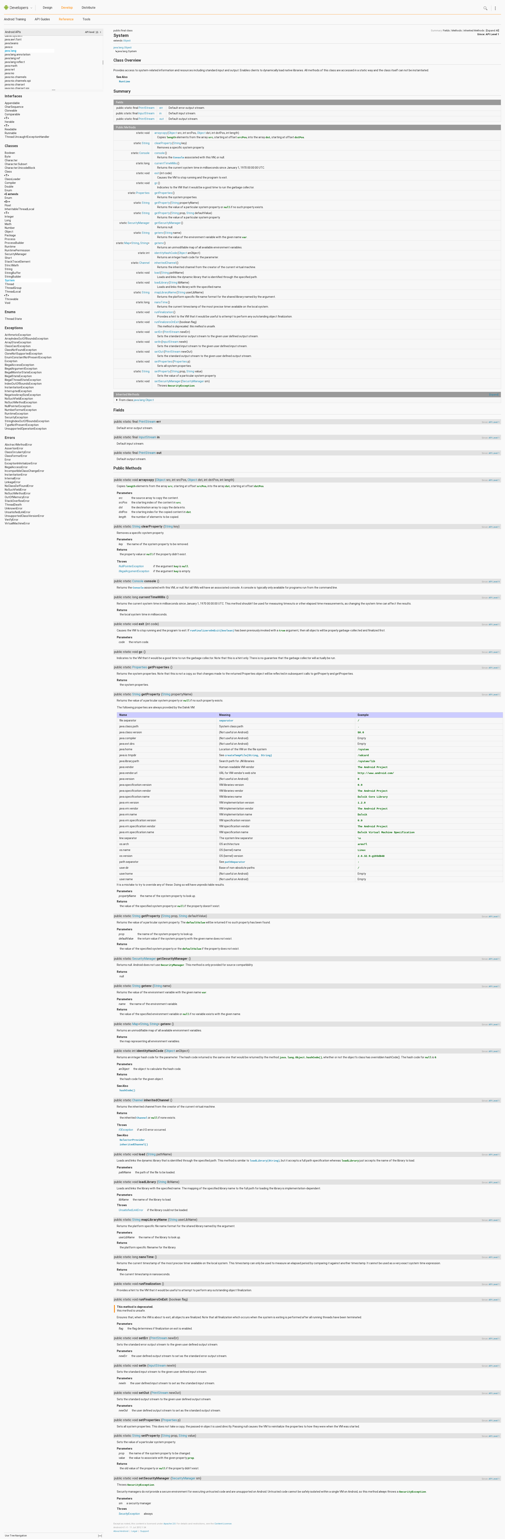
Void (7, 302)
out (161, 118)
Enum (8, 190)
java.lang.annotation (17, 54)
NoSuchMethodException (21, 402)
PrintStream (146, 107)
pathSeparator (235, 862)
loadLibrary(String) (265, 1160)
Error (8, 459)
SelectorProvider (132, 1140)
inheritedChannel (165, 262)
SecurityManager (16, 254)
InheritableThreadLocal (19, 209)
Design (47, 7)
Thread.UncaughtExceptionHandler (27, 136)
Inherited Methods (474, 30)
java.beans (11, 43)
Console (144, 153)
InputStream (146, 113)
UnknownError (13, 508)
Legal (134, 1531)
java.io (9, 47)
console (159, 153)
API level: (90, 32)
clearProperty (163, 143)
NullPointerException (18, 406)
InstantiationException (19, 387)
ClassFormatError (16, 455)
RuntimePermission (17, 250)
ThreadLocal (13, 291)
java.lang (10, 50)
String (8, 269)
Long (8, 220)
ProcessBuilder (14, 242)
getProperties (163, 192)
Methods (457, 30)
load (157, 272)
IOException (126, 1129)
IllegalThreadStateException (23, 379)
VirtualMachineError (17, 523)
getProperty (162, 202)
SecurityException (16, 417)
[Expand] (493, 394)
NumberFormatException (21, 409)
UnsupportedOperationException (26, 428)
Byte (8, 156)
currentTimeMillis (165, 163)
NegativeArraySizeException (23, 394)
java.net (10, 69)
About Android (120, 1531)
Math (8, 224)
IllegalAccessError (16, 467)
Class (8, 171)
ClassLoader (13, 179)
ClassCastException (18, 346)
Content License (223, 1523)
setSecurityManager (167, 381)
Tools (86, 19)
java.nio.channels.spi (18, 80)
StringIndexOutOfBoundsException (27, 421)
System (10, 280)
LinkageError (13, 482)
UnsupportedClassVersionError (24, 515)
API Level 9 (494, 581)
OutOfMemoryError (17, 497)
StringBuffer (13, 272)
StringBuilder (13, 276)
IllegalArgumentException (21, 368)
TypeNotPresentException (22, 424)
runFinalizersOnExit (166, 322)
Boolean (10, 152)
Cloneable (11, 110)
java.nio (9, 73)
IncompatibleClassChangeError (24, 470)
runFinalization (163, 312)
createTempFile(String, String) (248, 755)
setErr (158, 331)
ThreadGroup (13, 287)
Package (10, 235)
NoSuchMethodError (18, 493)
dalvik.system (13, 35)
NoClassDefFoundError (19, 485)
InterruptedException (18, 391)
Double (9, 186)
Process (10, 239)
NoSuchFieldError (15, 489)
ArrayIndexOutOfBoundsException (26, 338)
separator (226, 720)
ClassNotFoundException (21, 349)
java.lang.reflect (15, 62)
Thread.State (13, 318)
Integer (9, 216)
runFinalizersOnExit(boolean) (212, 630)
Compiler (10, 182)
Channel (144, 262)
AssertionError (14, 448)
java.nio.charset (15, 84)
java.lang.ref (12, 58)
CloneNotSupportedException (23, 353)
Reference (66, 19)
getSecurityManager (167, 222)
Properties (143, 192)
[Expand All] (492, 30)
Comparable (12, 114)
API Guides (42, 19)
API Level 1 (492, 34)
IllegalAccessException (19, 364)
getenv (158, 232)
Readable (11, 129)
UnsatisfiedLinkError (17, 512)
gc (156, 183)
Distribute (88, 7)
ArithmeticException (18, 334)
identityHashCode (165, 252)
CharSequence (14, 106)
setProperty (162, 371)
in (160, 113)
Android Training (15, 19)
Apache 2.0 (169, 1523)
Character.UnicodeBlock (20, 167)
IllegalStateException (18, 376)
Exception (11, 361)
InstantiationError (16, 474)
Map (127, 243)
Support (144, 1531)
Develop (67, 7)
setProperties (163, 361)
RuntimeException (16, 413)
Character (11, 160)
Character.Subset (16, 164)
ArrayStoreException (18, 342)
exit (156, 173)
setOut (159, 351)
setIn (157, 341)
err (161, 107)
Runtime (10, 246)
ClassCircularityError (18, 452)
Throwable (11, 299)
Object (9, 231)
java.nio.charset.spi (17, 88)
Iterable (9, 121)
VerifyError (11, 519)
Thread (9, 284)
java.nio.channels (15, 77)
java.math (11, 65)
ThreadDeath (13, 504)
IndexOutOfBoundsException (23, 383)
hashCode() (127, 1090)
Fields (446, 30)
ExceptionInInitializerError (21, 463)
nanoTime (160, 302)
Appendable (12, 103)
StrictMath (12, 265)
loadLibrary (161, 282)
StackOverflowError (17, 500)
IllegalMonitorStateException (23, 372)
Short (8, 257)
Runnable (11, 133)
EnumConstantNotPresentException (28, 357)
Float (8, 205)
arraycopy (160, 132)
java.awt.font (13, 39)
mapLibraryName (165, 292)
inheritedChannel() (134, 1144)
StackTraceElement (17, 261)
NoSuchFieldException (19, 398)
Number (10, 227)
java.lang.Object (122, 47)
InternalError (13, 478)
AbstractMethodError (18, 444)
